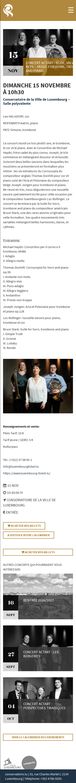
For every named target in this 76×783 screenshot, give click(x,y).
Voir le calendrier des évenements (38, 737)
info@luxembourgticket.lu (21, 466)
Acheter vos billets (25, 526)
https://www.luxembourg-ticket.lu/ (26, 473)
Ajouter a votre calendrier (28, 535)
